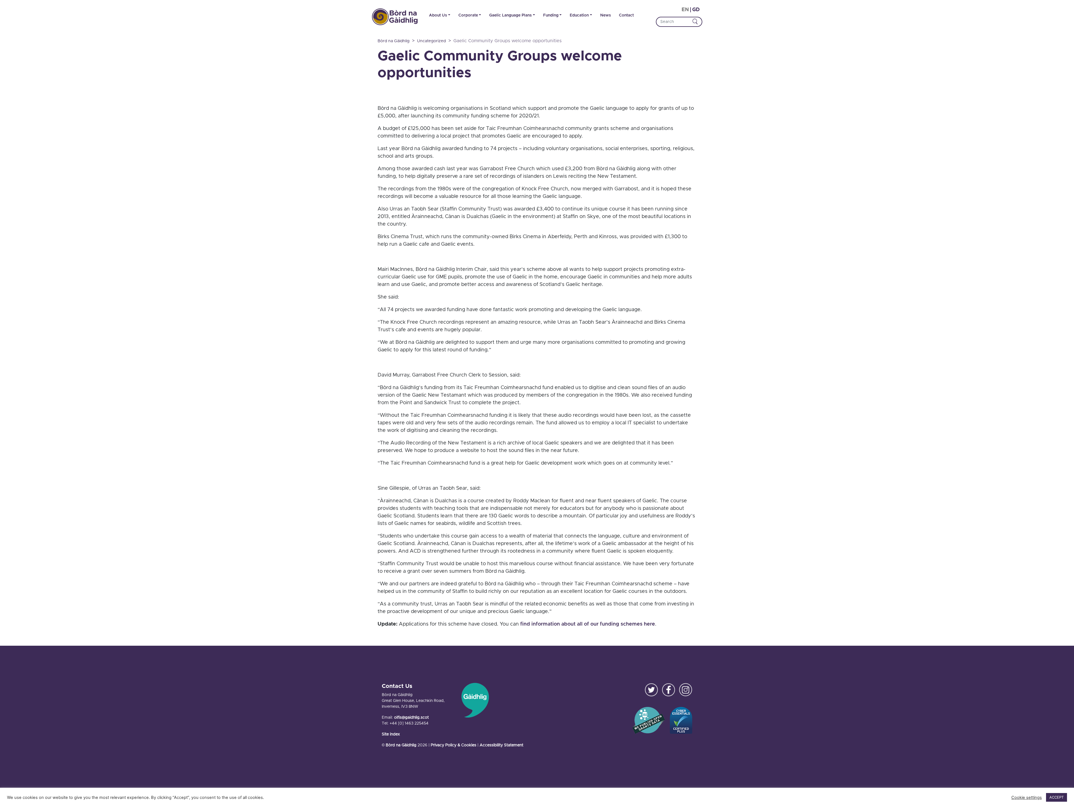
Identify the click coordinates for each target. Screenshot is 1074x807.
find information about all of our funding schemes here (587, 624)
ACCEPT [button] (1056, 797)
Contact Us (397, 686)
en (685, 9)
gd (696, 9)
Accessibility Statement (501, 745)
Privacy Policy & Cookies (453, 745)
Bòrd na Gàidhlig (401, 745)
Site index (391, 734)
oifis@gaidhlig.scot (411, 718)
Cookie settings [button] (1026, 797)
